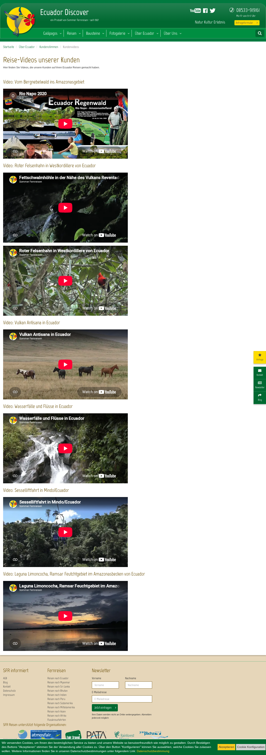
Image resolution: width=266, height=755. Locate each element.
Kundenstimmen (48, 47)
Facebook (205, 10)
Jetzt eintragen (103, 708)
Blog (5, 682)
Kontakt (7, 686)
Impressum (9, 695)
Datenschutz (9, 690)
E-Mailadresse (99, 692)
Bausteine (93, 33)
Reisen (71, 33)
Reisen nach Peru (56, 699)
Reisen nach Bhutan (57, 690)
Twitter (213, 10)
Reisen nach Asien (56, 711)
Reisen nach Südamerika (60, 703)
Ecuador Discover (20, 20)
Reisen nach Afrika (56, 715)
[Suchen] (259, 33)
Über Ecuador (144, 33)
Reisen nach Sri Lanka (58, 686)
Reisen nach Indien (56, 695)
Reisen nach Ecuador (58, 678)
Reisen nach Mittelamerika (61, 707)
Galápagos (50, 33)
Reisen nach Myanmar (58, 682)
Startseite (8, 47)
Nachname (130, 678)
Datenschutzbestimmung (153, 751)
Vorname (96, 678)
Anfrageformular (244, 23)
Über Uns (170, 33)
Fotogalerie (117, 33)
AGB (5, 678)
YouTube (195, 10)
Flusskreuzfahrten (56, 720)
